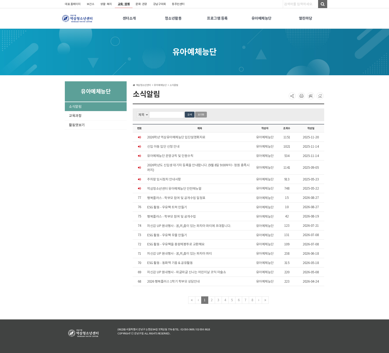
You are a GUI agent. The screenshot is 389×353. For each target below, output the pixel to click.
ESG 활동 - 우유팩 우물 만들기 (167, 235)
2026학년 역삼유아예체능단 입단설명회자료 (176, 137)
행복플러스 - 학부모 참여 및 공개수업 (171, 216)
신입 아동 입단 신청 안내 (163, 146)
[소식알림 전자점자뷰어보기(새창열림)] (310, 96)
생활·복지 (106, 4)
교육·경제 (124, 4)
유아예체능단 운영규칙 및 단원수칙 (170, 156)
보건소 (90, 4)
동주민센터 (178, 4)
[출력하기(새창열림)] (301, 96)
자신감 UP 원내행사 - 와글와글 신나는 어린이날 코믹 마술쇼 (186, 272)
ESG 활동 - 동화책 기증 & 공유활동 (170, 263)
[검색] (322, 4)
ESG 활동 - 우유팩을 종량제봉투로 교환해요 (176, 244)
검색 (189, 114)
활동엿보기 (77, 125)
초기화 (201, 114)
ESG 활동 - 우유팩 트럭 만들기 (167, 207)
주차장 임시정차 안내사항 (164, 179)
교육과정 (75, 115)
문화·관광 (141, 4)
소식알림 (75, 106)
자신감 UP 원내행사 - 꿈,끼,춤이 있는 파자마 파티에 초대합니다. (189, 226)
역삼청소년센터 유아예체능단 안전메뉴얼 (174, 189)
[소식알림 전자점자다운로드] (320, 96)
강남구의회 (159, 4)
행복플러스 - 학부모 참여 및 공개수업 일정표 (176, 198)
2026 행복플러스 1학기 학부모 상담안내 (173, 281)
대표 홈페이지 (73, 4)
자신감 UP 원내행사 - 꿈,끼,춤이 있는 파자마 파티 (179, 253)
